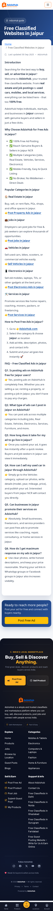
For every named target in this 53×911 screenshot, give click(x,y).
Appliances (34, 768)
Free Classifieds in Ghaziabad (38, 812)
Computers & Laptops (35, 750)
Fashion (32, 757)
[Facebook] (20, 866)
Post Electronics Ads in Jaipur (26, 287)
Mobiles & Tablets (37, 738)
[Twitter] (26, 866)
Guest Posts (11, 762)
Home (8, 44)
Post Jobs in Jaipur (19, 240)
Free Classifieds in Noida (38, 804)
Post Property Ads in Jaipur (24, 213)
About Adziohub (36, 782)
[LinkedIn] (39, 866)
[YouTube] (32, 866)
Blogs (8, 768)
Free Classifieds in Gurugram (38, 821)
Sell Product (39, 680)
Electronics (34, 743)
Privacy (17, 886)
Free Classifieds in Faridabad (38, 830)
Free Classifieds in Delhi (38, 795)
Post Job (12, 793)
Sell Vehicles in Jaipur (21, 264)
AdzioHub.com (28, 329)
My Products (14, 807)
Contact (36, 886)
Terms (26, 886)
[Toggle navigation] (48, 5)
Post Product (14, 788)
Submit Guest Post (15, 800)
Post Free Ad (26, 620)
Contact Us (34, 788)
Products (9, 743)
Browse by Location (10, 756)
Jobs (7, 748)
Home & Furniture (37, 762)
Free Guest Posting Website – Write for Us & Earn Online (38, 841)
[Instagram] (13, 866)
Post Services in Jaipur (21, 315)
